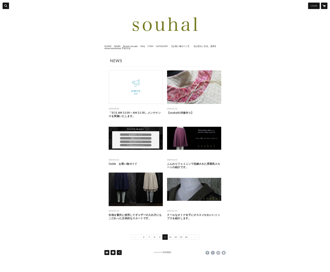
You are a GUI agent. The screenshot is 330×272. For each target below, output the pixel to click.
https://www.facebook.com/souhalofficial (207, 253)
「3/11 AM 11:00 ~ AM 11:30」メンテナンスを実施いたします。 (135, 114)
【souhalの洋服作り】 (180, 112)
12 (175, 237)
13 (181, 237)
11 (170, 237)
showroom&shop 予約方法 (117, 48)
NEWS (117, 46)
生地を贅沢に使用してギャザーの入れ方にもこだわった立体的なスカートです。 (135, 216)
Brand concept (130, 46)
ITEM (150, 46)
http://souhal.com (224, 253)
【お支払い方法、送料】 (205, 46)
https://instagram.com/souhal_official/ (218, 253)
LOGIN (314, 6)
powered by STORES (162, 252)
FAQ (142, 46)
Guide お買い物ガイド (123, 163)
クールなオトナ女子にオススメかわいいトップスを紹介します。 (193, 216)
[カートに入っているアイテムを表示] (324, 6)
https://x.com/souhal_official (213, 253)
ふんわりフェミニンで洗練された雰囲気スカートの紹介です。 (193, 165)
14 (186, 237)
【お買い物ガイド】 (180, 46)
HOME (108, 46)
